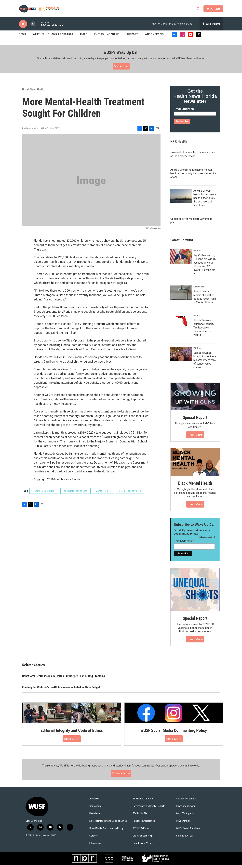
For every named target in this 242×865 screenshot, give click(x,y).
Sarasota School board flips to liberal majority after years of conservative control (204, 360)
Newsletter (95, 813)
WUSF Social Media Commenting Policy (173, 730)
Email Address (184, 541)
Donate (215, 8)
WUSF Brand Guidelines (188, 828)
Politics (197, 250)
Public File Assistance (144, 821)
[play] (23, 24)
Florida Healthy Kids (130, 491)
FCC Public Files (141, 813)
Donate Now (121, 773)
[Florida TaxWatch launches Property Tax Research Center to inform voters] (181, 321)
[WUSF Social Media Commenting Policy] (173, 713)
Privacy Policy (183, 821)
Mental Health (103, 491)
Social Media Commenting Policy (106, 828)
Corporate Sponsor (186, 798)
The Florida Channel (143, 798)
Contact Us (95, 806)
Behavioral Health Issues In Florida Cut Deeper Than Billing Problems (63, 676)
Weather (39, 34)
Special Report (195, 417)
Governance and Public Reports (149, 806)
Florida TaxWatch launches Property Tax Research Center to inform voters (203, 327)
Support (132, 34)
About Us (94, 798)
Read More (195, 435)
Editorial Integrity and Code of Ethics (71, 730)
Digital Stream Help (143, 836)
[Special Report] (195, 396)
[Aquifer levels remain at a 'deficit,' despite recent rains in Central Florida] (181, 292)
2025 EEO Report (141, 828)
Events (99, 34)
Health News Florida (33, 89)
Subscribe (121, 66)
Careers (93, 836)
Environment (199, 286)
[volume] (33, 24)
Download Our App (186, 806)
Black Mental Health (195, 483)
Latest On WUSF (182, 240)
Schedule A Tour (184, 836)
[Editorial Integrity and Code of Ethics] (71, 713)
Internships (95, 843)
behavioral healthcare (75, 491)
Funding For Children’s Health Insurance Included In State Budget (61, 687)
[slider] (38, 24)
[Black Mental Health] (195, 462)
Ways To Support (185, 813)
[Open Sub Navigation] (28, 34)
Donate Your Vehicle (143, 843)
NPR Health (178, 141)
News (22, 34)
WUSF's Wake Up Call (120, 52)
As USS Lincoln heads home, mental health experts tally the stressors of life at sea (193, 173)
